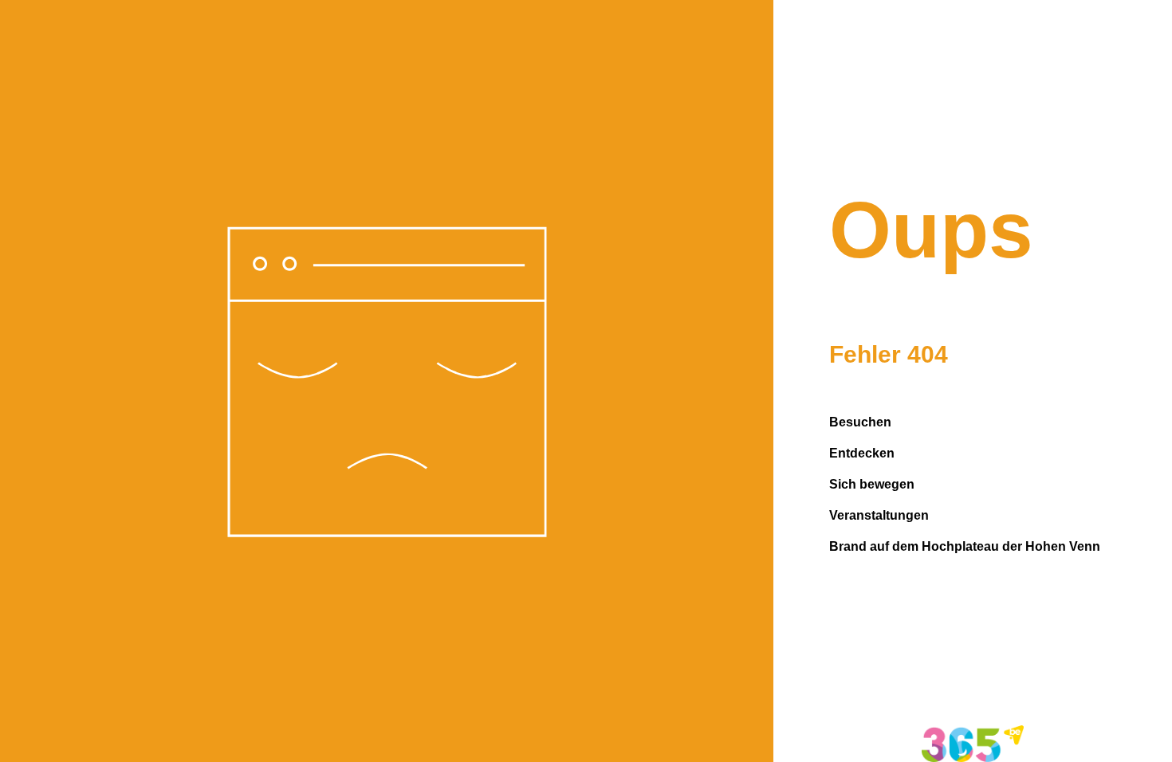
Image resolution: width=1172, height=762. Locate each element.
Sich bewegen (871, 484)
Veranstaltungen (879, 515)
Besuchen (860, 422)
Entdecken (862, 453)
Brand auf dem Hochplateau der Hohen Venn (964, 546)
